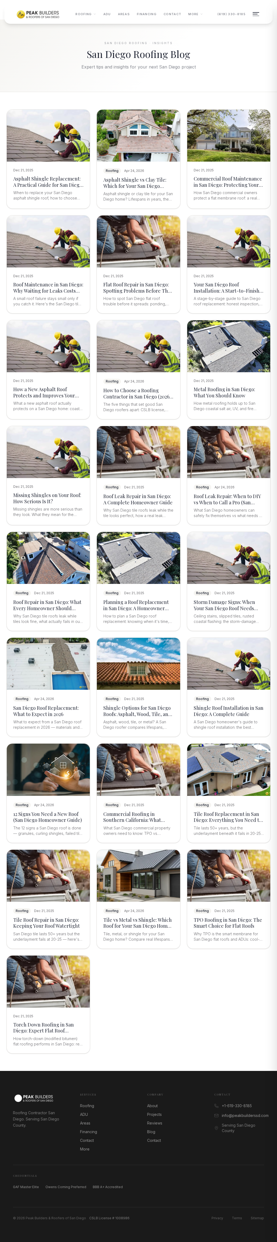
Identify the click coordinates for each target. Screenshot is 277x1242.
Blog (151, 1131)
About (152, 1105)
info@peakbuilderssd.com (243, 1115)
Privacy (217, 1218)
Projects (154, 1114)
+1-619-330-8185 (237, 1105)
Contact (172, 14)
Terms (237, 1218)
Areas (124, 14)
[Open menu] (256, 14)
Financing (147, 14)
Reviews (154, 1123)
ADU (107, 14)
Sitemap (257, 1218)
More (193, 14)
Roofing (83, 14)
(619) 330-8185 (231, 14)
